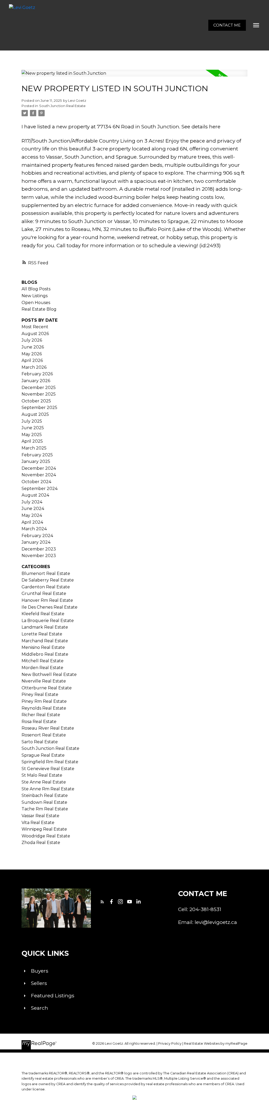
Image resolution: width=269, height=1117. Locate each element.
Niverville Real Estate (44, 681)
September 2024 (40, 488)
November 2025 (39, 394)
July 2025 (32, 421)
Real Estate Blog (39, 309)
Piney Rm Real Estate (44, 701)
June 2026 (33, 347)
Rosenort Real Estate (44, 734)
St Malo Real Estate (42, 775)
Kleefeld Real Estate (43, 613)
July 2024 (32, 501)
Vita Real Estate (38, 822)
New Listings (35, 295)
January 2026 (36, 380)
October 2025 (36, 400)
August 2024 (35, 495)
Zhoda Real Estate (41, 842)
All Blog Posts (36, 288)
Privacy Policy (170, 1043)
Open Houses (36, 302)
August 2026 (35, 333)
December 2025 (39, 387)
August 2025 (35, 414)
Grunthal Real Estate (44, 593)
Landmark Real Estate (45, 627)
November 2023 (39, 555)
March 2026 (34, 367)
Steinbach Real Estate (45, 795)
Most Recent (35, 326)
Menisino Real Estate (43, 647)
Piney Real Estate (40, 694)
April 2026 (32, 360)
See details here (201, 126)
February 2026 (37, 373)
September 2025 (39, 407)
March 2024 (34, 528)
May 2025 (32, 434)
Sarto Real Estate (40, 741)
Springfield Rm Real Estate (50, 761)
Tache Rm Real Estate (45, 808)
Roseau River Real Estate (48, 728)
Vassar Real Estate (40, 815)
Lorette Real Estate (42, 633)
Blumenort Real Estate (46, 573)
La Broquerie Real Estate (48, 620)
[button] (227, 25)
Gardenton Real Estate (46, 586)
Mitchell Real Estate (43, 660)
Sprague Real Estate (43, 755)
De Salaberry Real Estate (48, 580)
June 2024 (33, 508)
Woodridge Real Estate (46, 835)
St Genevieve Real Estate (48, 768)
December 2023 (39, 549)
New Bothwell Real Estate (49, 674)
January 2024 (36, 542)
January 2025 (36, 461)
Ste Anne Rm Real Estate (48, 788)
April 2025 (32, 441)
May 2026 (32, 353)
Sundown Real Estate (44, 802)
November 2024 (39, 474)
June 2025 (33, 427)
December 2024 (39, 468)
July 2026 (32, 340)
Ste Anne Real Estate (44, 782)
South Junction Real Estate (62, 106)
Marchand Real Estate (45, 640)
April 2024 (32, 522)
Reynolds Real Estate (44, 708)
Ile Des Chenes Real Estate (49, 607)
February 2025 (37, 454)
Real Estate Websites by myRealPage (215, 1043)
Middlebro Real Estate (45, 654)
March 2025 (34, 448)
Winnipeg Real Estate (44, 829)
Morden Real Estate (42, 667)
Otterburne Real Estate (47, 687)
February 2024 (37, 535)
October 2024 (36, 481)
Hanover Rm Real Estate (47, 600)
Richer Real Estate (41, 714)
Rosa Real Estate (39, 721)
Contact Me (227, 25)
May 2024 (32, 515)
